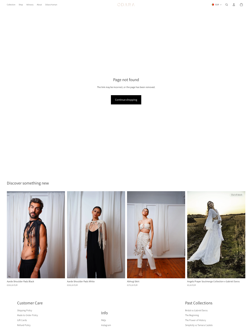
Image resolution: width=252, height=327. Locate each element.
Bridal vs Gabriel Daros (196, 310)
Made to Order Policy (27, 315)
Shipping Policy (24, 310)
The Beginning (192, 315)
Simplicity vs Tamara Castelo (199, 325)
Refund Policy (24, 325)
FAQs (103, 320)
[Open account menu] (234, 4)
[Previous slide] (12, 235)
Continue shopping (126, 100)
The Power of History (195, 320)
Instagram (106, 325)
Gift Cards (22, 320)
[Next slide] (60, 235)
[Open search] (226, 4)
